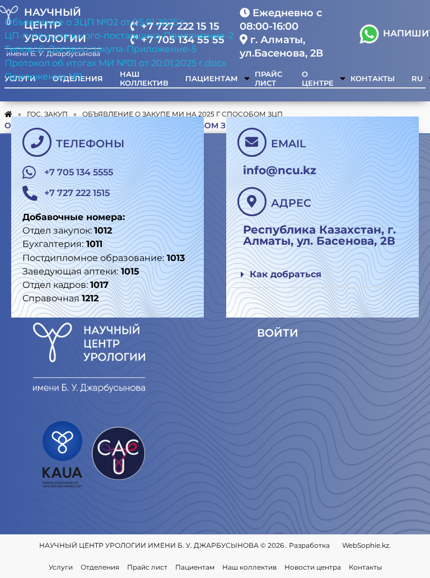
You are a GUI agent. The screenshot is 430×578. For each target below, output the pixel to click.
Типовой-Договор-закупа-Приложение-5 (100, 49)
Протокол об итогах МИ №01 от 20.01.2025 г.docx (115, 63)
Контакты (365, 567)
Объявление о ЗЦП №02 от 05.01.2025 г (94, 22)
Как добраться (285, 274)
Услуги (61, 567)
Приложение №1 (43, 76)
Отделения (100, 567)
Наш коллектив (249, 567)
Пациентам (194, 567)
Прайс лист (147, 567)
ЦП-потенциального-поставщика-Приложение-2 (118, 35)
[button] (311, 275)
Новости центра (312, 567)
